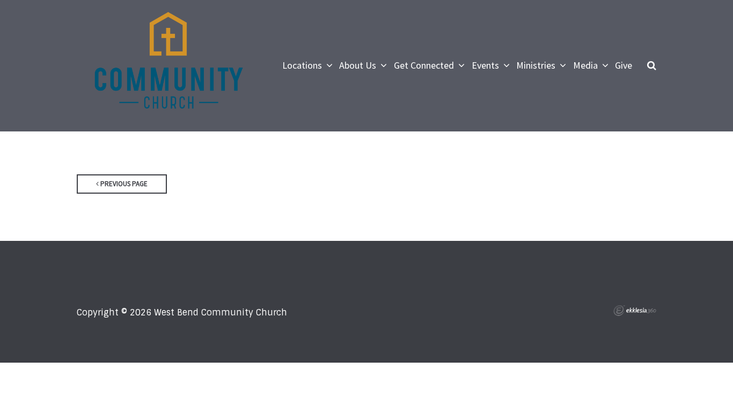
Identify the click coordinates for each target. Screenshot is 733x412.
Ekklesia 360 (634, 310)
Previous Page (123, 183)
